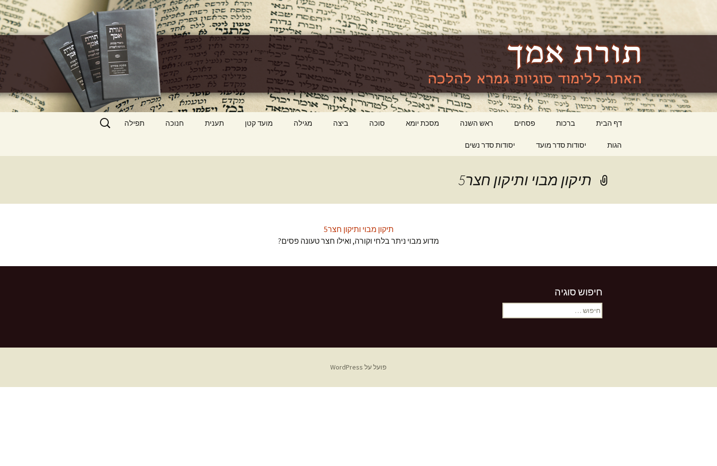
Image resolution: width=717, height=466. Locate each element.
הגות (614, 145)
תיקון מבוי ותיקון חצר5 (359, 229)
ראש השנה (476, 123)
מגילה (303, 123)
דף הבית (609, 123)
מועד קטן (259, 123)
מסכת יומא (422, 123)
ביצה (340, 123)
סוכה (377, 123)
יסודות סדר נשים (490, 145)
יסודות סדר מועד (561, 145)
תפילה (134, 123)
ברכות (565, 123)
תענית (214, 123)
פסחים (524, 123)
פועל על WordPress (358, 367)
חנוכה (174, 123)
